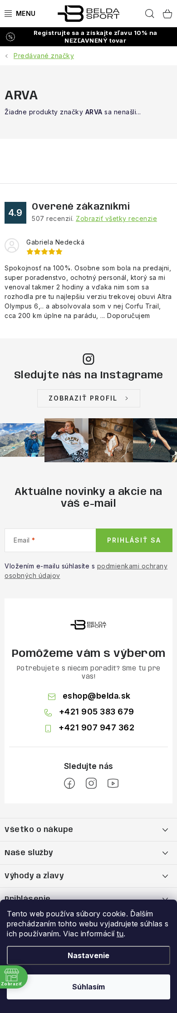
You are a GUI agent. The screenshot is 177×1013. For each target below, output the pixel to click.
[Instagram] (91, 783)
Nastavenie (88, 955)
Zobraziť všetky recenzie (116, 218)
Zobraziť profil (83, 398)
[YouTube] (113, 783)
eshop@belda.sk (97, 695)
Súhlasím (88, 986)
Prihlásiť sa (134, 540)
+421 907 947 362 (96, 727)
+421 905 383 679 (96, 711)
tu (120, 933)
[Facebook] (69, 783)
